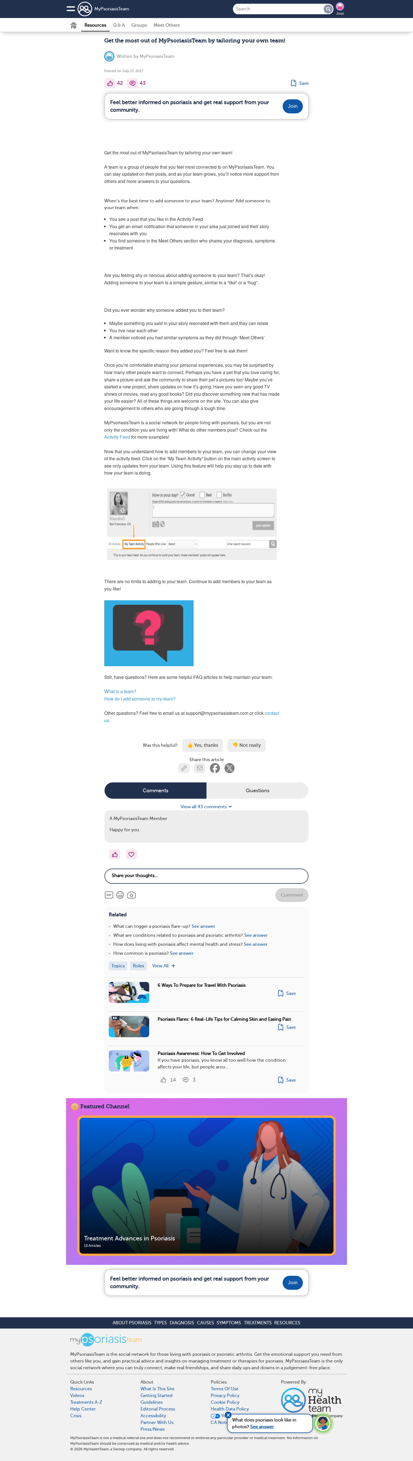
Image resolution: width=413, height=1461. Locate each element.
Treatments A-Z (86, 1402)
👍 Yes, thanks (202, 745)
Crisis (75, 1415)
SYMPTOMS (229, 1322)
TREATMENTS (258, 1322)
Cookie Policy (225, 1402)
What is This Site (157, 1388)
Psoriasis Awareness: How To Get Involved (201, 1053)
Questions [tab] (257, 790)
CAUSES (205, 1322)
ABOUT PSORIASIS (132, 1322)
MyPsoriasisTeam (111, 9)
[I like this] (109, 83)
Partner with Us (156, 1422)
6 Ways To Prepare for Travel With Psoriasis (202, 985)
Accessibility (153, 1415)
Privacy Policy (225, 1395)
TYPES (160, 1322)
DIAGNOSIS (182, 1322)
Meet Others (167, 25)
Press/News (152, 1429)
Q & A (119, 25)
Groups (139, 25)
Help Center (83, 1409)
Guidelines (151, 1402)
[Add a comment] (132, 83)
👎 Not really (246, 745)
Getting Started (156, 1395)
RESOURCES (287, 1322)
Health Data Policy (230, 1409)
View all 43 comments (204, 806)
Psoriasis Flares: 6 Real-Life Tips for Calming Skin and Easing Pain (224, 1019)
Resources (95, 25)
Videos (77, 1395)
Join (340, 13)
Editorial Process (157, 1409)
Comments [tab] (155, 790)
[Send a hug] (131, 854)
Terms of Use (225, 1388)
